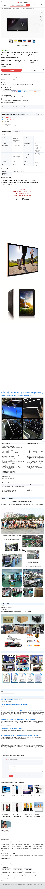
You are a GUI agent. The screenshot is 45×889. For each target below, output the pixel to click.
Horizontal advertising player (17, 848)
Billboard (18, 861)
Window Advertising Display (19, 875)
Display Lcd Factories (28, 869)
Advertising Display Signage (30, 872)
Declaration (34, 884)
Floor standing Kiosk (5, 846)
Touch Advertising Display (6, 875)
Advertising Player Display (31, 875)
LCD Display (4, 861)
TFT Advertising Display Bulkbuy (8, 878)
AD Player (22, 8)
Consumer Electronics (7, 8)
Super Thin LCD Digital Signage (17, 844)
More (2, 880)
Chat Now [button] (34, 70)
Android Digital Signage (37, 848)
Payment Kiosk (11, 861)
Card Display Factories (6, 872)
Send (11, 775)
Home (2, 8)
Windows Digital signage (26, 848)
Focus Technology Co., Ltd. (15, 884)
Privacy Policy (40, 884)
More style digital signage (27, 846)
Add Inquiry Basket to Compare (22, 45)
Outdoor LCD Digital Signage (38, 844)
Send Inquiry (11, 70)
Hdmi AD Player (15, 863)
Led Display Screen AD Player (29, 8)
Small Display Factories (6, 869)
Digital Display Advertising (17, 872)
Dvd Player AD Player (6, 863)
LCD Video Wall (25, 844)
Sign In (3, 125)
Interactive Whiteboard (5, 848)
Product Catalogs (17, 841)
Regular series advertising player (18, 846)
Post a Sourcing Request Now (35, 775)
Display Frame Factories (17, 869)
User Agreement (29, 884)
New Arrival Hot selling (5, 844)
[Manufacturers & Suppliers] (22, 2)
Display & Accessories (16, 8)
